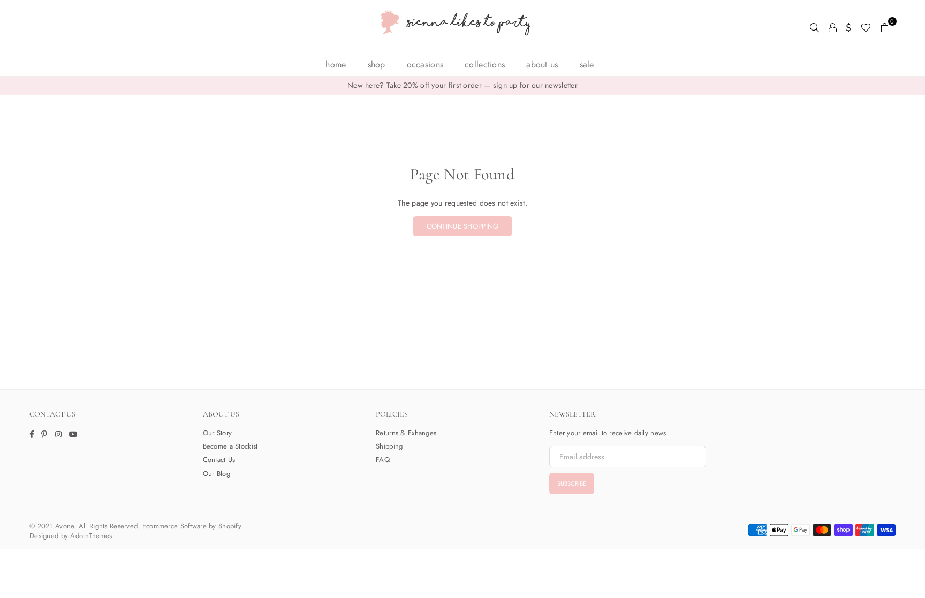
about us (542, 64)
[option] (462, 86)
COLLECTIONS (485, 64)
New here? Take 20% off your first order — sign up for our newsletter (462, 85)
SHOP (376, 64)
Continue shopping (463, 226)
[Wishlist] (866, 27)
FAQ (383, 460)
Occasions (425, 64)
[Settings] (848, 27)
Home (335, 64)
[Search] (814, 27)
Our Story (217, 433)
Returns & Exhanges (406, 433)
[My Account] (832, 27)
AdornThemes (91, 536)
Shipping (389, 446)
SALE (587, 64)
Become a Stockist (230, 446)
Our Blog (216, 473)
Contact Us (219, 460)
